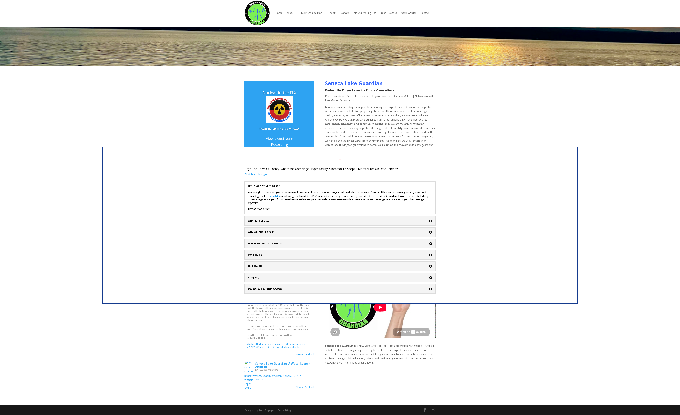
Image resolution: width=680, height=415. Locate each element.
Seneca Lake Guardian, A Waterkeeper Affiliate (282, 365)
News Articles (408, 13)
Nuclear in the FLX (279, 92)
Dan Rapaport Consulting (275, 410)
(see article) (274, 196)
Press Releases (388, 13)
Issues (290, 13)
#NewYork (278, 347)
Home (278, 13)
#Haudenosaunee (275, 344)
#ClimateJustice (264, 347)
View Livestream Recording (279, 141)
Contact (424, 13)
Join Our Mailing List (364, 13)
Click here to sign (255, 174)
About (333, 13)
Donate (344, 13)
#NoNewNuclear (256, 344)
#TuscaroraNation (295, 344)
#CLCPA (251, 347)
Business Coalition (311, 13)
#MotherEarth (291, 347)
